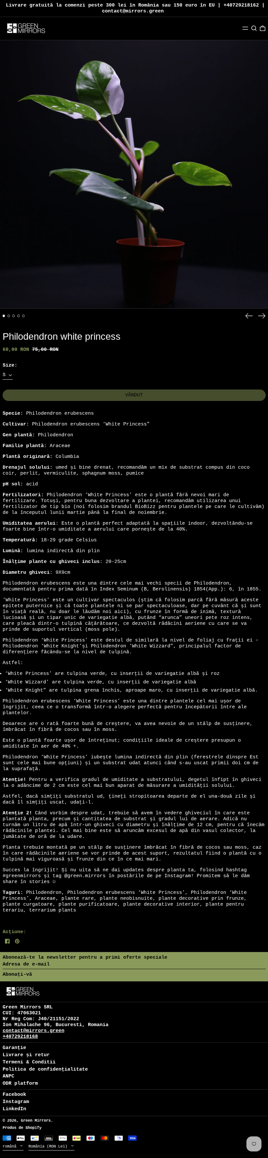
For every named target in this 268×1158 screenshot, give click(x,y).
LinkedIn (14, 1109)
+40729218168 (20, 1037)
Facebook (14, 1094)
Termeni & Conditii (29, 1062)
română (11, 1146)
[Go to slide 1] (4, 316)
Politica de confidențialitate (45, 1069)
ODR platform (20, 1083)
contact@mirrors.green (33, 1031)
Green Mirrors (36, 1120)
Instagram (16, 1102)
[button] (254, 28)
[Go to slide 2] (9, 316)
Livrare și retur (26, 1055)
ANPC (8, 1076)
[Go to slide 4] (18, 316)
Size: (10, 365)
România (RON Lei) (49, 1146)
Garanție (14, 1048)
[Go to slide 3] (13, 316)
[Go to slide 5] (23, 316)
